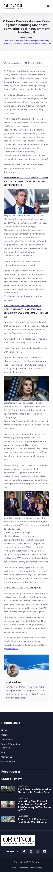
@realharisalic (11, 648)
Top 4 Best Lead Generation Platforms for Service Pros (34, 791)
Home (22, 38)
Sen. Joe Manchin (29, 89)
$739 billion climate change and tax (21, 296)
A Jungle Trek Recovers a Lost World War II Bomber (33, 821)
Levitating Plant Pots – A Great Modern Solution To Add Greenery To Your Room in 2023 (34, 806)
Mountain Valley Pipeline (15, 554)
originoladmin (14, 63)
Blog (30, 38)
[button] (48, 6)
